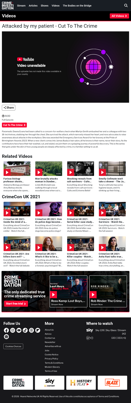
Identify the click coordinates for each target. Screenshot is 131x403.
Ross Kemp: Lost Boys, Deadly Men (67, 301)
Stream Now (57, 304)
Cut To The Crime (13, 125)
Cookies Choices (13, 346)
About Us (49, 329)
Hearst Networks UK (30, 396)
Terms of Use (51, 371)
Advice (48, 334)
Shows (44, 5)
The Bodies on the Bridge (77, 5)
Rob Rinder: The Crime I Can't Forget (107, 301)
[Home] (7, 5)
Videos (55, 5)
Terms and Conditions (108, 396)
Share (10, 107)
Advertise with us (53, 346)
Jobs (47, 350)
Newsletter (50, 342)
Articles (33, 5)
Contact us (50, 338)
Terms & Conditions (54, 363)
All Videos (118, 15)
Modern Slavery (52, 367)
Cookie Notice (51, 354)
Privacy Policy (51, 358)
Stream (21, 5)
